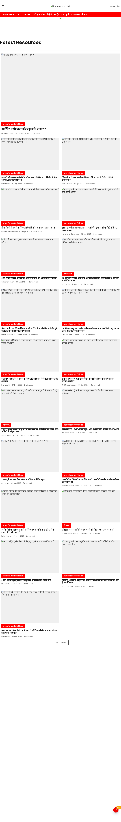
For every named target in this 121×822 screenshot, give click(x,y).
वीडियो (49, 14)
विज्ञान (84, 14)
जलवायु (12, 14)
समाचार (26, 14)
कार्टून (56, 14)
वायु (19, 14)
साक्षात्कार (75, 14)
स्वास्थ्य (4, 14)
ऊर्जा (33, 14)
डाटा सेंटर (41, 14)
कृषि (68, 14)
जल (62, 14)
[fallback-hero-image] (60, 87)
